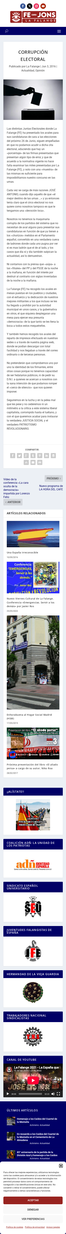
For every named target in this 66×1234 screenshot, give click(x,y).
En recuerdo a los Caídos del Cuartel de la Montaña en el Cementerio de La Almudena (38, 1137)
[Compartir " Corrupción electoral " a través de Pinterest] (39, 455)
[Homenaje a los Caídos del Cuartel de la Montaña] (11, 1121)
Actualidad (27, 70)
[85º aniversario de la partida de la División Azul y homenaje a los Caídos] (11, 1154)
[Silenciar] (53, 1094)
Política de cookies (14, 1227)
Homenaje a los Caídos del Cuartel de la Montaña (37, 1120)
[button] (61, 1166)
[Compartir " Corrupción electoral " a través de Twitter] (19, 455)
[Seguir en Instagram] (36, 6)
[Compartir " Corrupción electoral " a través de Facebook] (12, 455)
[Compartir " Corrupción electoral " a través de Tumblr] (33, 455)
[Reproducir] (7, 1094)
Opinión (40, 70)
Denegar (33, 1209)
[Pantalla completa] (58, 1094)
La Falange (33, 66)
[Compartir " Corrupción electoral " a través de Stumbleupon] (26, 462)
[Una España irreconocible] (33, 534)
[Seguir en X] (29, 6)
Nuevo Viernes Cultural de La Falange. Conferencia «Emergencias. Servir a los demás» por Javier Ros (30, 602)
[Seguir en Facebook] (23, 6)
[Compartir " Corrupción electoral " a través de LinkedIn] (46, 455)
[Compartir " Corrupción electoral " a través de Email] (33, 462)
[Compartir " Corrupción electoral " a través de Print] (39, 462)
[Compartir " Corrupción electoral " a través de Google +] (26, 455)
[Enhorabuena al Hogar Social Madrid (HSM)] (33, 662)
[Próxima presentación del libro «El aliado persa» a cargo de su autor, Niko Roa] (33, 743)
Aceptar (33, 1200)
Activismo (34, 1125)
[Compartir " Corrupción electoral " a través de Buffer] (53, 455)
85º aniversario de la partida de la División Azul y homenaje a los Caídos (37, 1154)
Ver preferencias (33, 1219)
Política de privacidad (35, 1227)
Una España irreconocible (22, 552)
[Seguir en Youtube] (43, 6)
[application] (33, 1080)
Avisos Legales (53, 1227)
